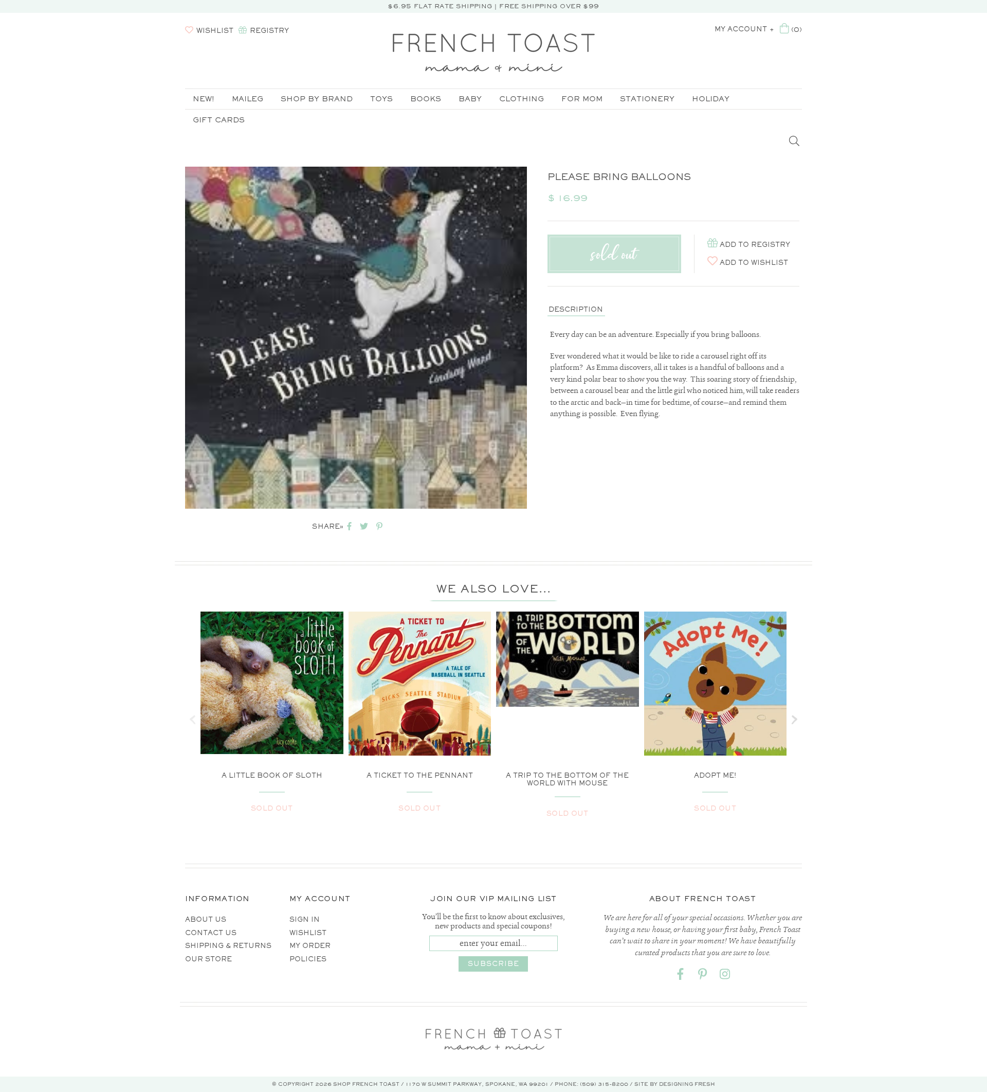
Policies (307, 959)
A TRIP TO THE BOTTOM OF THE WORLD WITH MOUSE (567, 779)
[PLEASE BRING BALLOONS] (356, 338)
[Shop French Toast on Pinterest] (702, 976)
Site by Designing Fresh (674, 1084)
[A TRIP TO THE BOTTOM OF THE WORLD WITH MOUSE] (567, 659)
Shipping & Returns (228, 946)
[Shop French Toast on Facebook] (680, 976)
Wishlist (307, 933)
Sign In (304, 919)
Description (576, 309)
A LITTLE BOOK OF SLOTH (272, 775)
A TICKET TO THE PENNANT (420, 775)
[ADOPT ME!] (715, 710)
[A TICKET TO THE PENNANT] (420, 703)
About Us (205, 919)
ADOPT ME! (715, 775)
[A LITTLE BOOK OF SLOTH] (271, 683)
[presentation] (193, 719)
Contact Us (210, 933)
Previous (169, 338)
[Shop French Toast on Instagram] (725, 976)
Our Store (208, 959)
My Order (310, 946)
